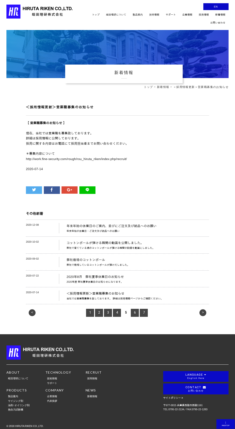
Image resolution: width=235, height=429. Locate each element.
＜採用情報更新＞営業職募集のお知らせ (95, 293)
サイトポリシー (172, 397)
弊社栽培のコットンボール (86, 260)
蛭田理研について (18, 378)
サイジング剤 (15, 400)
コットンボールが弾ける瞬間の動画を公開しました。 (105, 243)
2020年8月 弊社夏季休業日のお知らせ (95, 277)
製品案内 (13, 396)
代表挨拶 (52, 400)
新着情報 (92, 396)
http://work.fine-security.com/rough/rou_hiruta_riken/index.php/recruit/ (76, 159)
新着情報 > (165, 87)
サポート (52, 382)
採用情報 (92, 378)
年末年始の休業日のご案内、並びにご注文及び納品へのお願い (112, 226)
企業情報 (52, 396)
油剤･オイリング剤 (19, 405)
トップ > (150, 87)
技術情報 (52, 378)
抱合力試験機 (15, 409)
